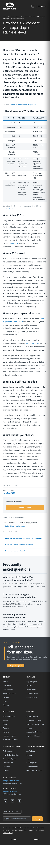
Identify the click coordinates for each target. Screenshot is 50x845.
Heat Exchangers (9, 736)
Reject (36, 839)
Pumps (5, 724)
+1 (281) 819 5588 (10, 791)
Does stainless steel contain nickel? (19, 545)
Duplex (12, 104)
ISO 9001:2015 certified (12, 812)
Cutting (29, 728)
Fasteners (6, 732)
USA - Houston (10, 789)
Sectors (6, 697)
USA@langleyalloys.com (12, 794)
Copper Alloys (31, 697)
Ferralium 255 (32, 343)
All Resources (8, 751)
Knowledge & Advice (23, 17)
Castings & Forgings (34, 720)
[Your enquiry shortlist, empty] (33, 6)
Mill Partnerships (9, 693)
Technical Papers (9, 759)
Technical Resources (9, 17)
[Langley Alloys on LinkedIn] (5, 801)
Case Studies (8, 762)
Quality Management (34, 770)
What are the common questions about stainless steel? (26, 538)
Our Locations (8, 689)
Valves (5, 720)
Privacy (29, 755)
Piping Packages (32, 716)
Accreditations (32, 766)
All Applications (9, 716)
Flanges (6, 728)
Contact (6, 705)
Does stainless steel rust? (15, 551)
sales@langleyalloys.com (12, 783)
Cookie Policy (8, 833)
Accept (13, 839)
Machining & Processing (35, 724)
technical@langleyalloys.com (14, 526)
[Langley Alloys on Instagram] (12, 801)
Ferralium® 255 (9, 493)
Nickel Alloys (31, 689)
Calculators (7, 770)
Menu (43, 6)
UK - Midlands (10, 778)
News (5, 701)
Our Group (7, 685)
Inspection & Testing (34, 732)
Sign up (37, 819)
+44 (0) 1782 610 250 (11, 781)
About (5, 682)
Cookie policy (31, 762)
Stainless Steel (21, 104)
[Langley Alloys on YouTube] (19, 801)
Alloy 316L (14, 243)
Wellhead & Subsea (10, 740)
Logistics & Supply (33, 736)
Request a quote (25, 507)
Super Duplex (33, 104)
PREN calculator (9, 209)
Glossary (6, 766)
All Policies (30, 751)
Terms (28, 759)
